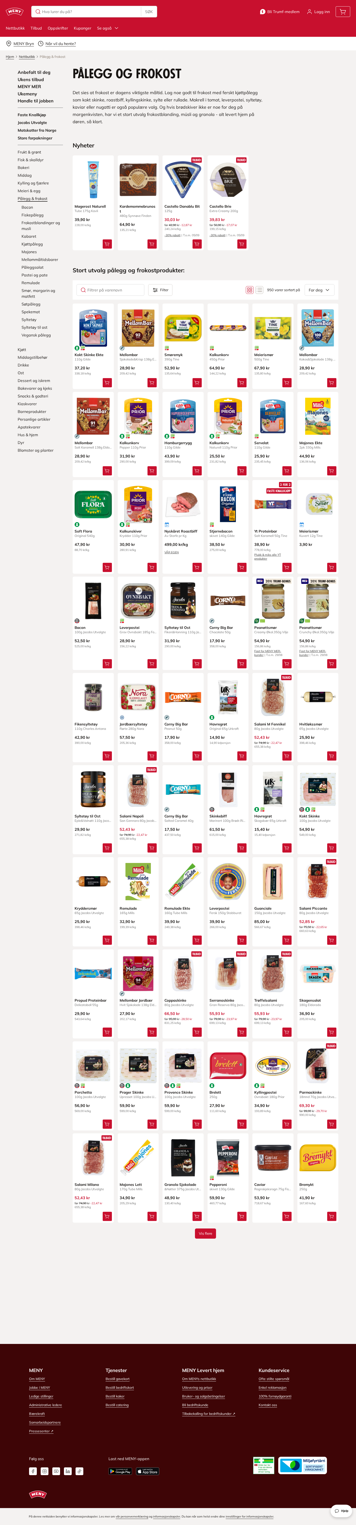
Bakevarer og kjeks (35, 388)
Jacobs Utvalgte (32, 122)
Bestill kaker (115, 1396)
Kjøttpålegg (32, 244)
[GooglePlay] (120, 1471)
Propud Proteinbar (91, 1000)
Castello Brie (220, 206)
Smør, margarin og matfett (38, 293)
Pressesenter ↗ (41, 1431)
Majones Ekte (310, 443)
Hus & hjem (28, 434)
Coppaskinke (175, 1000)
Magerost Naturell (90, 206)
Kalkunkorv (219, 354)
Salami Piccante (313, 908)
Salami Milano (87, 1184)
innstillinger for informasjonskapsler (249, 1516)
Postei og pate (35, 275)
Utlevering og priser (197, 1387)
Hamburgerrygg (178, 443)
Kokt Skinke (309, 816)
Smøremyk (173, 354)
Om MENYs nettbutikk (199, 1379)
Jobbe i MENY (39, 1387)
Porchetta (83, 1092)
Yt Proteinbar (265, 531)
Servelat (261, 443)
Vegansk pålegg (36, 335)
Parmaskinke (310, 1092)
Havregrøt (218, 724)
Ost (21, 372)
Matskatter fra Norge (37, 130)
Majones (29, 251)
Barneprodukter (32, 411)
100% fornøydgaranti (275, 1396)
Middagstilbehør (32, 357)
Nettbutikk (15, 28)
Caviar (259, 1184)
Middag (25, 175)
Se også (104, 28)
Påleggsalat (33, 267)
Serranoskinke (221, 1000)
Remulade (31, 282)
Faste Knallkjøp (32, 114)
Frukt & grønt (29, 152)
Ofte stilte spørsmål (274, 1379)
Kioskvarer (27, 403)
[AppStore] (147, 1471)
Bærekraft (37, 1413)
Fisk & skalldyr (31, 159)
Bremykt (306, 1184)
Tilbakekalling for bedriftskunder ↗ (208, 1413)
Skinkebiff (218, 816)
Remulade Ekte (177, 908)
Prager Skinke (132, 1092)
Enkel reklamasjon (272, 1387)
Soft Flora (83, 531)
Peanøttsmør (265, 627)
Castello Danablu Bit (182, 206)
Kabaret (29, 236)
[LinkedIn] (68, 1471)
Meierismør (263, 354)
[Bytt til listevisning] (259, 290)
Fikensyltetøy (86, 724)
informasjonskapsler (166, 1516)
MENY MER (29, 86)
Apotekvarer (29, 427)
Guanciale (262, 908)
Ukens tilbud (31, 79)
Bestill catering (117, 1405)
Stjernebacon (220, 531)
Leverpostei (129, 627)
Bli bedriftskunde (195, 1405)
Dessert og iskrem (34, 380)
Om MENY (37, 1379)
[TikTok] (79, 1471)
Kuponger (82, 28)
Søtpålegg (31, 304)
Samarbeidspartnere (45, 1422)
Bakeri (23, 167)
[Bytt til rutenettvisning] (250, 290)
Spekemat (31, 311)
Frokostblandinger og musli (41, 225)
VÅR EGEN (171, 552)
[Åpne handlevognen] (343, 11)
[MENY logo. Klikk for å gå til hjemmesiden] (14, 11)
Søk (149, 11)
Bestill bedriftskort (120, 1387)
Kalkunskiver (131, 531)
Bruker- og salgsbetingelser (203, 1396)
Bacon (27, 207)
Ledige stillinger (41, 1396)
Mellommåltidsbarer (40, 259)
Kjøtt (22, 349)
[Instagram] (44, 1471)
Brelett (215, 1092)
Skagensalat (310, 1000)
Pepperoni (218, 1184)
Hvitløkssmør (310, 724)
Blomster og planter (36, 450)
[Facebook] (33, 1471)
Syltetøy (29, 319)
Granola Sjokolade (180, 1184)
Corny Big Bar (221, 627)
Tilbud (36, 28)
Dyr (21, 442)
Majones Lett (131, 1184)
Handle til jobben (36, 101)
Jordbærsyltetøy (133, 724)
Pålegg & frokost (32, 198)
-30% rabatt (172, 235)
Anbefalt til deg (34, 72)
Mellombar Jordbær (136, 1000)
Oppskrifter (58, 28)
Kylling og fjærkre (33, 183)
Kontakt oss (268, 1405)
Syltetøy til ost (34, 327)
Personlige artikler (34, 419)
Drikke (23, 365)
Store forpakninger (35, 138)
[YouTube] (56, 1471)
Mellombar (129, 354)
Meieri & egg (29, 190)
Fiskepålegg (33, 215)
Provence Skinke (178, 1092)
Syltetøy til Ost (177, 627)
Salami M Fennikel (270, 724)
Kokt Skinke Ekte (89, 354)
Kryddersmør (86, 908)
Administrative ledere (45, 1405)
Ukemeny (27, 94)
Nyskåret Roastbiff (180, 531)
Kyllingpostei (265, 1092)
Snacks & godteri (33, 396)
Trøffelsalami (265, 1000)
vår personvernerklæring (132, 1516)
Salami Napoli (132, 816)
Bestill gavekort (118, 1379)
